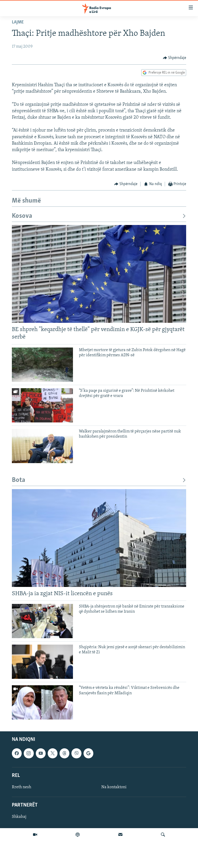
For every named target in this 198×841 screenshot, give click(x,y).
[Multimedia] (35, 834)
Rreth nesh (21, 787)
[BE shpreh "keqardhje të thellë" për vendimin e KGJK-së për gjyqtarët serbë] (99, 274)
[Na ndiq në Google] (88, 753)
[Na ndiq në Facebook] (17, 753)
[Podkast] (77, 834)
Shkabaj (19, 817)
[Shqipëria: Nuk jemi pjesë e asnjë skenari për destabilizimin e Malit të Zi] (42, 662)
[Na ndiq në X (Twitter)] (52, 753)
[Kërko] (163, 834)
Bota (18, 480)
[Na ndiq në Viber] (76, 753)
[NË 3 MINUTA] (120, 834)
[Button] (174, 58)
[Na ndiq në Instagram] (29, 753)
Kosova (22, 216)
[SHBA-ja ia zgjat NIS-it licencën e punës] (99, 538)
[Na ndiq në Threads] (64, 753)
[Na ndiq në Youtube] (41, 753)
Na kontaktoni (114, 787)
